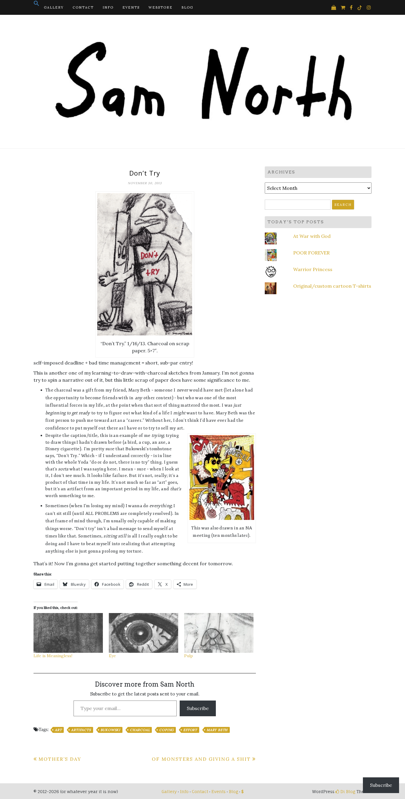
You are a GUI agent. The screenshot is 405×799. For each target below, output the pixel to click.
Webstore (161, 7)
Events (131, 7)
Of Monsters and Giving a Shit (201, 759)
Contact (83, 7)
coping (166, 730)
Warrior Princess (312, 269)
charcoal (140, 730)
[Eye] (143, 633)
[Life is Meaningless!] (68, 633)
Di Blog (347, 791)
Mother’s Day (60, 759)
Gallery (54, 7)
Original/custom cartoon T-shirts (332, 286)
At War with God (312, 236)
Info (108, 7)
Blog (187, 7)
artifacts (81, 730)
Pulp (188, 655)
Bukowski (110, 730)
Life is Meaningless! (53, 655)
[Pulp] (218, 633)
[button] (36, 5)
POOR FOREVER (311, 253)
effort (190, 730)
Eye (112, 655)
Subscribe (198, 708)
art (58, 730)
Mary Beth (217, 730)
